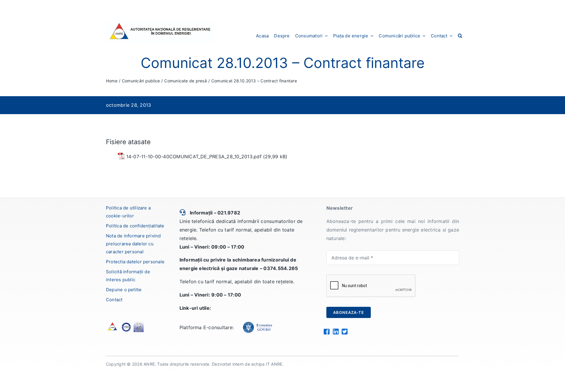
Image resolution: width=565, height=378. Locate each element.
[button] (460, 35)
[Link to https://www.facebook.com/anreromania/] (326, 331)
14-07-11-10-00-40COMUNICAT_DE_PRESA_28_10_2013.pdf (194, 156)
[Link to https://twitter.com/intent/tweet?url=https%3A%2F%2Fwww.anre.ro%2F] (344, 331)
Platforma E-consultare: (207, 327)
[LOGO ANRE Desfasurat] (160, 21)
